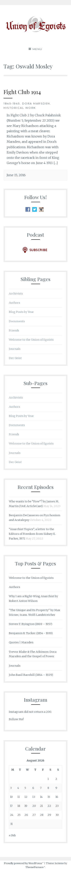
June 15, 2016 (16, 175)
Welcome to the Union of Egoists (31, 339)
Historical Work (20, 107)
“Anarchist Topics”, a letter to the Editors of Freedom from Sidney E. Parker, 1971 (32, 533)
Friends (14, 330)
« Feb (12, 835)
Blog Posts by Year (21, 312)
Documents (17, 321)
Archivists (16, 293)
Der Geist (15, 358)
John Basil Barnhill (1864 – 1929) (31, 675)
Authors (14, 302)
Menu (37, 49)
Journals (15, 349)
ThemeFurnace (34, 867)
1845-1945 (12, 103)
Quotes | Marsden (21, 642)
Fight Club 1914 (22, 91)
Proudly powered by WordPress (23, 863)
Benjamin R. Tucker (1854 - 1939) (31, 633)
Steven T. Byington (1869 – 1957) (30, 624)
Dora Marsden (36, 103)
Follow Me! (16, 719)
